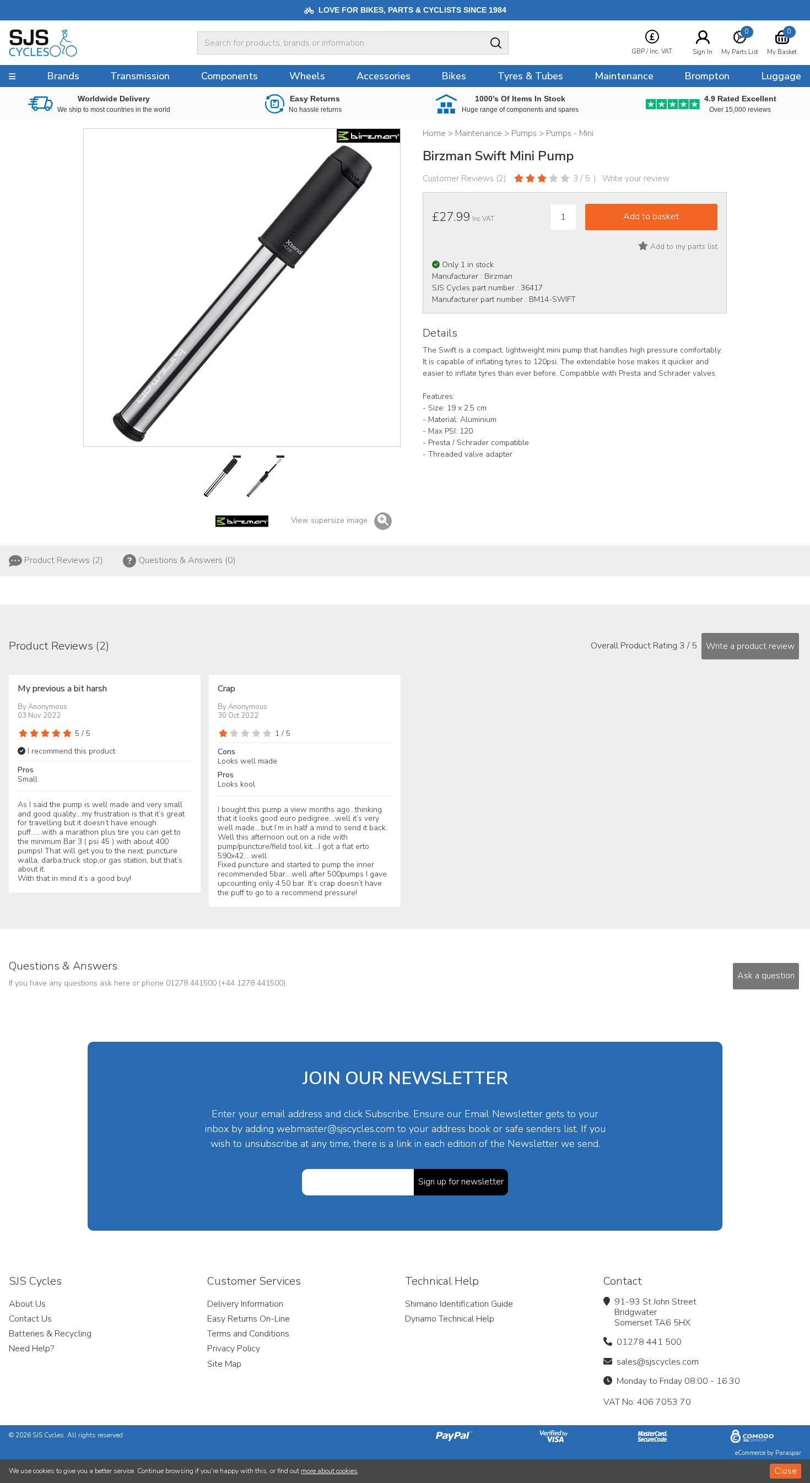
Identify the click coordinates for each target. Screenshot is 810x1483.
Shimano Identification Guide (459, 1304)
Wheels (307, 76)
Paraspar (788, 1453)
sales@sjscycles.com (658, 1362)
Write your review (635, 178)
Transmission (140, 76)
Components (229, 76)
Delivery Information (245, 1304)
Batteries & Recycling (50, 1334)
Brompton (707, 76)
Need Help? (31, 1349)
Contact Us (30, 1319)
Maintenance (624, 76)
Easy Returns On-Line (248, 1319)
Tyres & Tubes (530, 76)
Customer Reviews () (464, 178)
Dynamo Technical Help (449, 1319)
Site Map (224, 1364)
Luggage (781, 76)
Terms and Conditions (248, 1334)
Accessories (384, 76)
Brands (63, 76)
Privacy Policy (233, 1349)
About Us (27, 1304)
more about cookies (329, 1470)
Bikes (453, 76)
